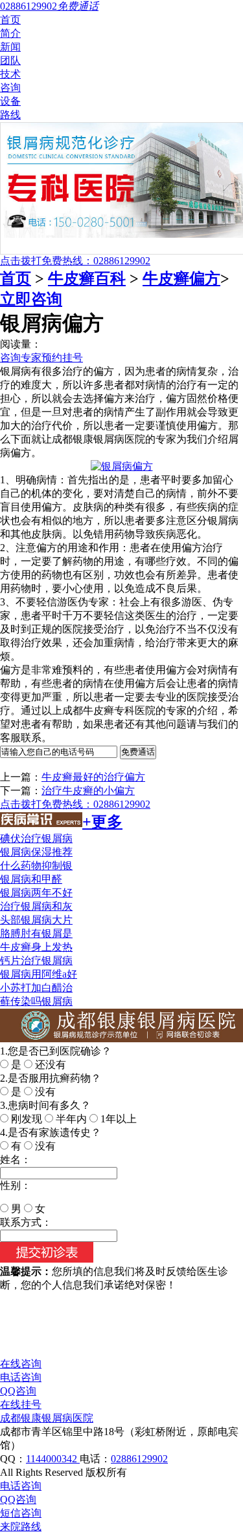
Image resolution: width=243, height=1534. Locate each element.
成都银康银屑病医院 (46, 1418)
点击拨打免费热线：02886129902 (75, 260)
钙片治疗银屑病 (36, 960)
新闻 (10, 46)
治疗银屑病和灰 (36, 906)
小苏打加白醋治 (36, 987)
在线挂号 (20, 1404)
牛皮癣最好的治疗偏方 (93, 777)
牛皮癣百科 (87, 278)
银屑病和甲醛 (31, 879)
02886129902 (139, 1458)
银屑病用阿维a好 (38, 974)
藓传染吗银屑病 (36, 1001)
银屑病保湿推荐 (36, 851)
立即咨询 (31, 299)
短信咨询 (20, 1513)
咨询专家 (20, 357)
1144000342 (53, 1458)
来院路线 (20, 1526)
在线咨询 (20, 1363)
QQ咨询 (18, 1390)
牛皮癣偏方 (181, 278)
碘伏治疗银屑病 (36, 838)
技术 (10, 73)
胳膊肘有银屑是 (36, 933)
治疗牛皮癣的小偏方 (88, 790)
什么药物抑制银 (36, 865)
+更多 (102, 822)
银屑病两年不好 (36, 892)
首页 (10, 19)
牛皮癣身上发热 (36, 946)
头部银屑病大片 (36, 919)
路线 (10, 114)
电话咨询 (20, 1377)
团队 (10, 60)
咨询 (10, 87)
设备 (10, 101)
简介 (10, 33)
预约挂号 (62, 357)
